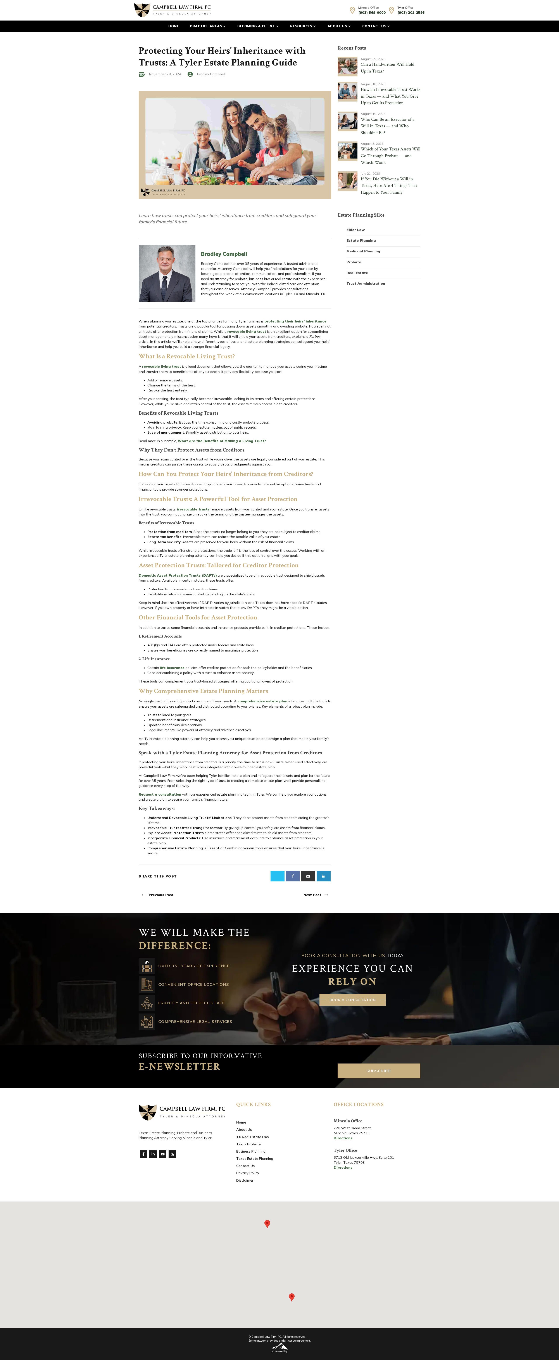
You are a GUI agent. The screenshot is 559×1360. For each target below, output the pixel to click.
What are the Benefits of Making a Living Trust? (222, 441)
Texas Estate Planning (254, 1158)
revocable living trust (246, 331)
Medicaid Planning (363, 251)
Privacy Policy (247, 1173)
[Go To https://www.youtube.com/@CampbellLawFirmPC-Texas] (162, 1154)
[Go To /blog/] (172, 1154)
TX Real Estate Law (252, 1137)
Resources (301, 26)
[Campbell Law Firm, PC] (172, 10)
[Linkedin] (324, 876)
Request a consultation (160, 794)
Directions (343, 1138)
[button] (267, 1224)
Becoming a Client (256, 26)
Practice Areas (206, 26)
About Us (337, 26)
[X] (278, 876)
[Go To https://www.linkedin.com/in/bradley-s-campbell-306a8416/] (153, 1154)
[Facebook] (293, 876)
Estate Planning (361, 240)
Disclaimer (245, 1180)
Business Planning (251, 1151)
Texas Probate (248, 1144)
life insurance (172, 667)
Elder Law (356, 230)
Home (173, 26)
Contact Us (374, 26)
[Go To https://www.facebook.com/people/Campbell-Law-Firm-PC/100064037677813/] (143, 1154)
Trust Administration (366, 283)
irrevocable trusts (194, 509)
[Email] (308, 876)
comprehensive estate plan (262, 701)
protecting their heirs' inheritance (295, 321)
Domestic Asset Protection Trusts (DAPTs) (178, 575)
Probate (354, 262)
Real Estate (357, 273)
